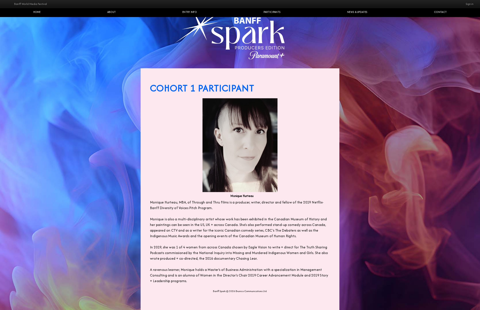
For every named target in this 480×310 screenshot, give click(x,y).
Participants (272, 12)
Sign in (469, 4)
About (111, 12)
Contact (440, 12)
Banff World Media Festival (30, 4)
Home (36, 12)
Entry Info (189, 12)
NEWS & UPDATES (357, 12)
